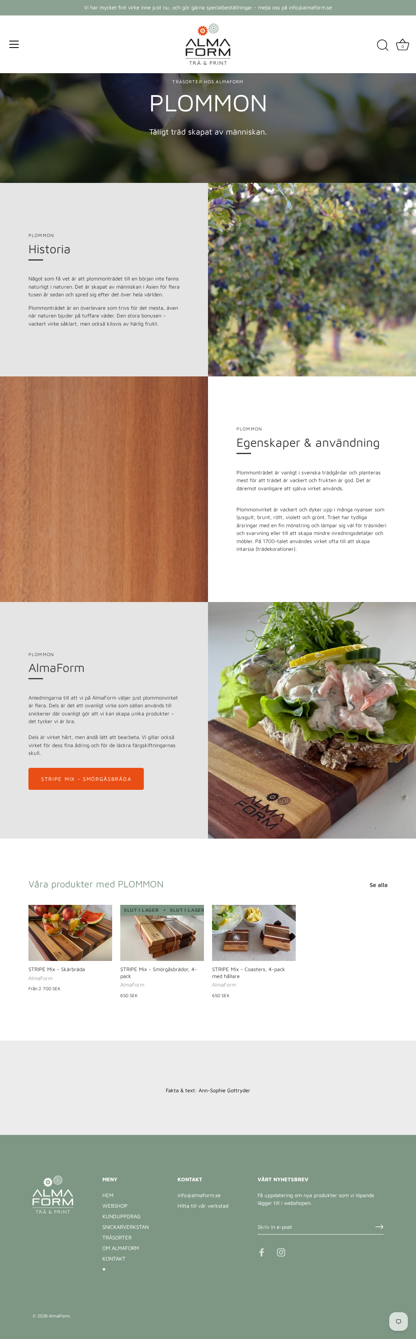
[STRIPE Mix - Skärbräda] (70, 933)
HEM (107, 1195)
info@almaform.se (199, 1195)
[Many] (14, 44)
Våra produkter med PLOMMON (96, 883)
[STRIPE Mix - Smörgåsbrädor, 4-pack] (162, 933)
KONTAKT (114, 1258)
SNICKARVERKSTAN (125, 1227)
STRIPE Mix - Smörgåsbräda (86, 779)
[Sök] (383, 45)
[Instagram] (281, 1251)
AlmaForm (59, 1315)
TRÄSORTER (117, 1237)
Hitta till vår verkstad (203, 1205)
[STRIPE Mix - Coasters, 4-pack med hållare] (254, 933)
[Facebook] (262, 1251)
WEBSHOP (115, 1205)
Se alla (379, 884)
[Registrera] (379, 1227)
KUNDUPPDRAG (121, 1216)
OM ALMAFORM (120, 1248)
